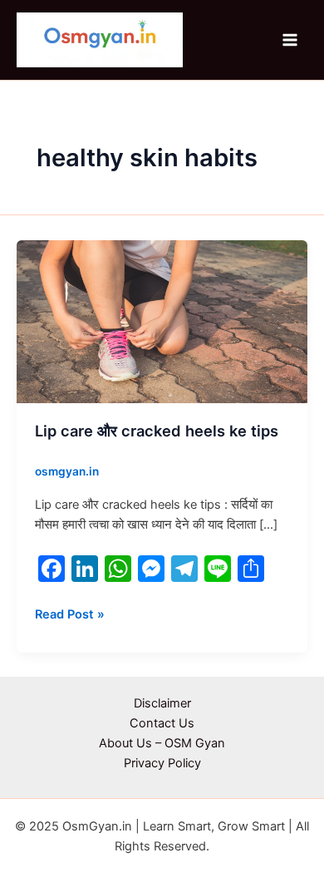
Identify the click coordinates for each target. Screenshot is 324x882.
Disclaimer (162, 703)
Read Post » (70, 613)
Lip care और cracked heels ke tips (156, 430)
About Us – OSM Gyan (162, 743)
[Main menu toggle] (289, 39)
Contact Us (162, 723)
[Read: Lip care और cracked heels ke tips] (162, 320)
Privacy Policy (162, 763)
